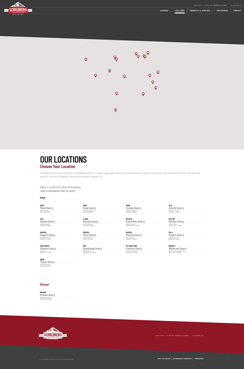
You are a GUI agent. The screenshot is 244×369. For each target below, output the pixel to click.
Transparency (199, 358)
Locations (180, 10)
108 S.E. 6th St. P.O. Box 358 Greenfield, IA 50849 (210, 5)
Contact (237, 10)
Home (43, 152)
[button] (136, 54)
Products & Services (200, 10)
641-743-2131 (238, 5)
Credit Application (163, 358)
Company (164, 10)
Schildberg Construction (18, 8)
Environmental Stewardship (182, 358)
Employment (222, 10)
